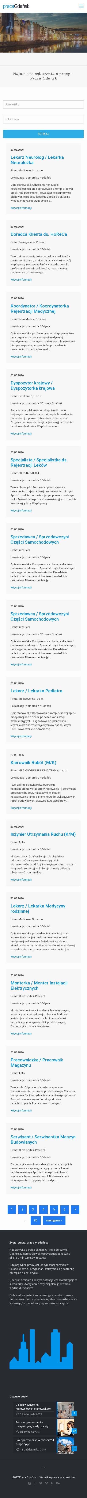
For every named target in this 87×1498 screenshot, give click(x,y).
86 (35, 1220)
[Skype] (29, 1483)
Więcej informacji (21, 207)
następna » (54, 1220)
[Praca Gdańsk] (16, 6)
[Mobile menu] (81, 6)
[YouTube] (52, 1483)
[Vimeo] (46, 1483)
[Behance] (58, 1483)
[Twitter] (40, 1483)
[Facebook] (35, 1483)
